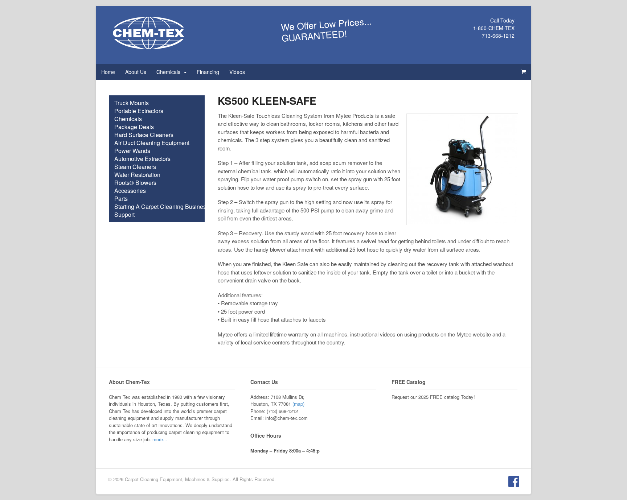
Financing (208, 71)
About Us (135, 71)
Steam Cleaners (135, 167)
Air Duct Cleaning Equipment (151, 143)
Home (108, 71)
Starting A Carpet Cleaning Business (161, 207)
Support (124, 215)
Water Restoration (137, 175)
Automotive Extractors (142, 159)
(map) (298, 403)
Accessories (130, 191)
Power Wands (132, 151)
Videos (237, 71)
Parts (121, 199)
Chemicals (168, 71)
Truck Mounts (131, 103)
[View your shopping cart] (523, 71)
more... (159, 439)
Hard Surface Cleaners (143, 135)
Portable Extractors (138, 111)
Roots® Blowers (135, 183)
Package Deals (134, 127)
